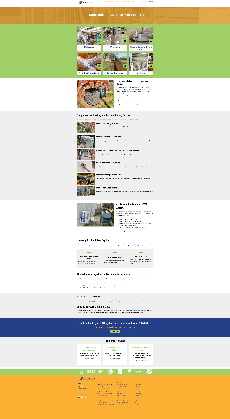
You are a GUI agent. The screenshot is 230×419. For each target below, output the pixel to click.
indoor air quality (128, 286)
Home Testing (117, 5)
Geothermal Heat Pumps (122, 397)
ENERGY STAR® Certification (104, 388)
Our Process (138, 384)
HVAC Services (147, 5)
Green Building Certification (104, 390)
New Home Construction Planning (105, 384)
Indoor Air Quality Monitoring (104, 392)
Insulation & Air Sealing (103, 406)
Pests (119, 388)
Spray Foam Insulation (122, 381)
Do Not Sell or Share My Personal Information (86, 394)
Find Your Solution (89, 358)
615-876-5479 (149, 1)
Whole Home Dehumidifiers (123, 400)
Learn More (115, 331)
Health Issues (139, 395)
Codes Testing (101, 386)
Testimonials (139, 390)
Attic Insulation (103, 408)
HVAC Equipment (121, 395)
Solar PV (119, 390)
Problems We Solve (126, 1)
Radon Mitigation (102, 402)
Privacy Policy (125, 417)
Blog (134, 1)
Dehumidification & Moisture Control (89, 286)
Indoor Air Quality (122, 386)
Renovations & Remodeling (123, 383)
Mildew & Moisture (140, 393)
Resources (138, 404)
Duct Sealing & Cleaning (122, 402)
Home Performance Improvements (132, 5)
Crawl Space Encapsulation (104, 400)
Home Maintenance (102, 395)
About (117, 1)
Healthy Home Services (122, 384)
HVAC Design (120, 393)
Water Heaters (120, 406)
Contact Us (140, 1)
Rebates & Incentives (109, 1)
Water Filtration (120, 408)
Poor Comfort (139, 397)
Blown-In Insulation (104, 409)
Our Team (138, 386)
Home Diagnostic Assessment (104, 383)
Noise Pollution (139, 400)
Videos (137, 406)
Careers (137, 388)
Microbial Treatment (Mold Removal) (106, 404)
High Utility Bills (139, 399)
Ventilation (119, 404)
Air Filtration (120, 399)
